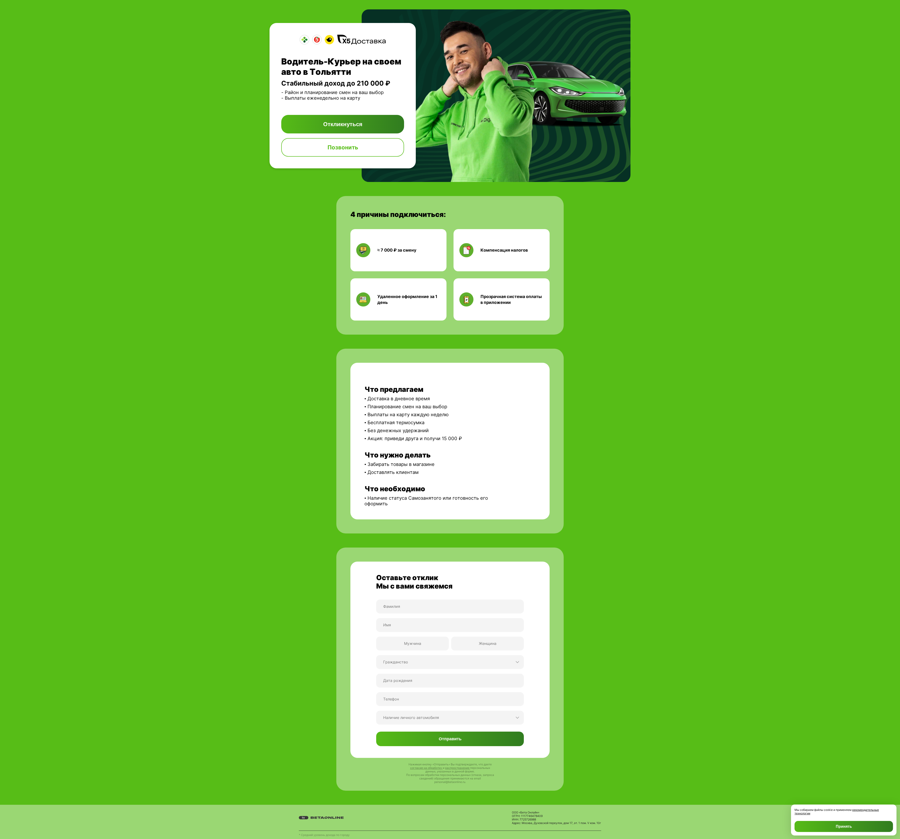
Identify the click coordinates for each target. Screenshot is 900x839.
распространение (457, 768)
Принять (844, 826)
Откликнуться (342, 124)
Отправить (450, 739)
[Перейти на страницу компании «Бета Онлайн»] (321, 817)
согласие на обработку (426, 768)
